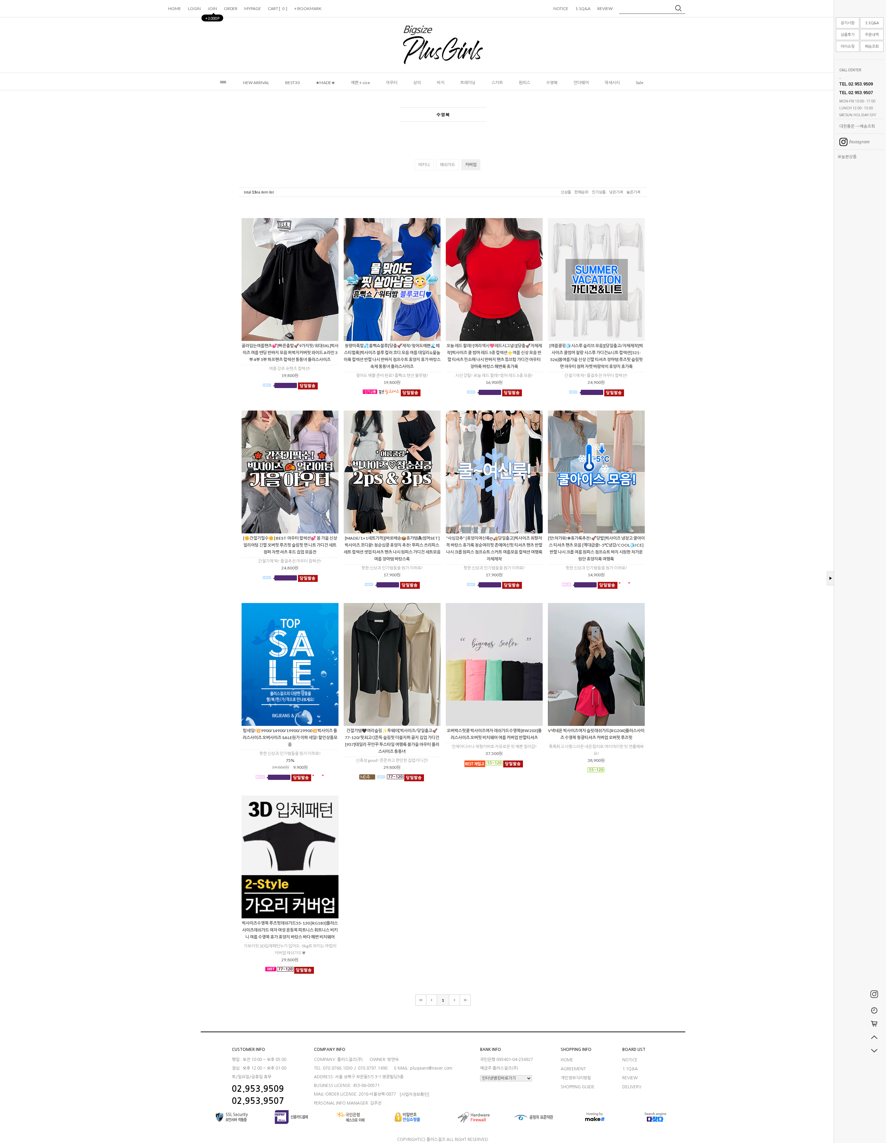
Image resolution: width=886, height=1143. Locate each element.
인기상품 (599, 192)
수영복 (552, 82)
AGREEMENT (573, 1069)
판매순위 (581, 192)
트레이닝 (468, 82)
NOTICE (560, 8)
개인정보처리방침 (576, 1078)
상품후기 (848, 34)
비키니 (424, 164)
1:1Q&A (872, 22)
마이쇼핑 (848, 46)
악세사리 (612, 82)
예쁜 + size (360, 82)
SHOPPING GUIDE (578, 1086)
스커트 (497, 82)
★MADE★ (325, 82)
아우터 (391, 82)
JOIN (212, 10)
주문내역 (872, 34)
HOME (174, 8)
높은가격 (633, 192)
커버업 (471, 164)
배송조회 (872, 46)
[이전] (431, 1000)
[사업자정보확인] (414, 1094)
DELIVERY (631, 1086)
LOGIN (194, 8)
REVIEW (605, 8)
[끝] (465, 1000)
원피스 (524, 82)
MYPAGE (252, 8)
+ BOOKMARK (308, 8)
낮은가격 (616, 192)
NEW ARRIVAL (256, 82)
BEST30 (292, 82)
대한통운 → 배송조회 (857, 126)
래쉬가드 (447, 164)
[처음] (420, 1000)
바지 (440, 82)
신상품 (566, 192)
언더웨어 (581, 82)
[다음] (454, 1000)
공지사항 (848, 22)
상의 (417, 82)
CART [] (277, 8)
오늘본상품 (847, 156)
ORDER (230, 8)
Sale (639, 82)
